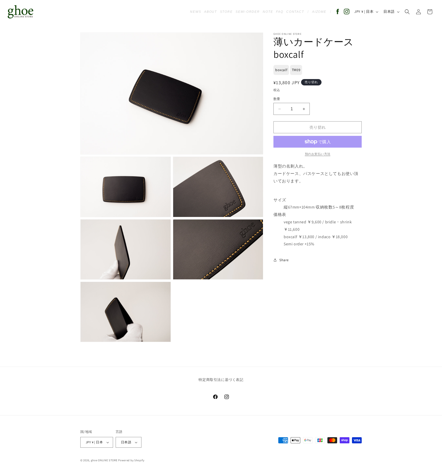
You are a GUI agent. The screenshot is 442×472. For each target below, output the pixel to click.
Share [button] (284, 260)
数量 (276, 99)
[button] (407, 11)
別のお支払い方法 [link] (317, 154)
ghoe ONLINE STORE (104, 460)
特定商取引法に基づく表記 (220, 380)
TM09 (296, 70)
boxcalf (281, 70)
